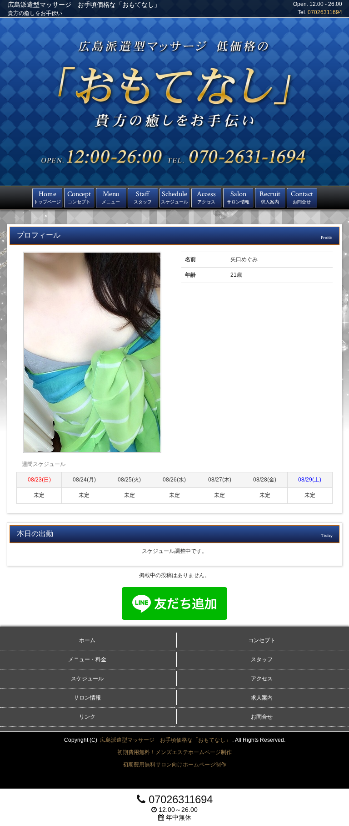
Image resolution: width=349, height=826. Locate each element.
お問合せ (262, 717)
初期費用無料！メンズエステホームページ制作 (174, 752)
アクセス (262, 678)
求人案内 (262, 697)
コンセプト (261, 640)
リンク (87, 717)
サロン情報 (87, 697)
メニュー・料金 (87, 659)
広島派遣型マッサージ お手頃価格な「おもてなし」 (166, 740)
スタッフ (262, 659)
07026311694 (325, 12)
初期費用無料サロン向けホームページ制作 (174, 764)
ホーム (87, 640)
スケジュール (87, 678)
